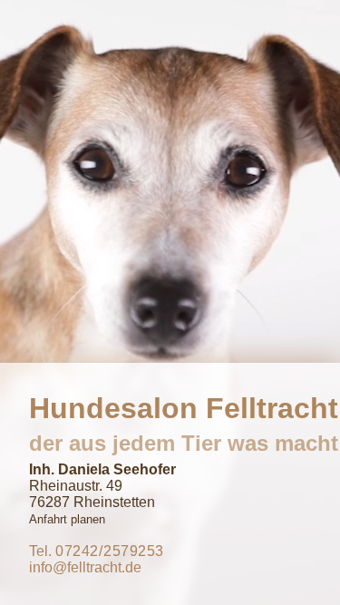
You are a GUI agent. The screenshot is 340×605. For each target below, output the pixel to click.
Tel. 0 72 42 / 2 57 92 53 (96, 551)
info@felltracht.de (85, 567)
